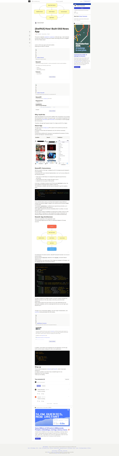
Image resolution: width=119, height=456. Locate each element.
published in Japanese (49, 37)
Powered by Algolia (59, 1)
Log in (81, 1)
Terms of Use (65, 450)
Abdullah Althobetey (41, 389)
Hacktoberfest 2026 (77, 61)
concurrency (44, 34)
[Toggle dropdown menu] (68, 389)
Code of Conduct (49, 403)
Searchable (44, 119)
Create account (87, 1)
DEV (63, 452)
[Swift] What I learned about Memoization (81, 19)
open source (54, 452)
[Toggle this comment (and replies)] (36, 391)
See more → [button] (38, 438)
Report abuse (56, 403)
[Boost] (29, 43)
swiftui (39, 34)
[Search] (32, 1)
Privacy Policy (60, 450)
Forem (49, 452)
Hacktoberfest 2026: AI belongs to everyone (80, 55)
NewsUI (42, 57)
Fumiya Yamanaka (40, 22)
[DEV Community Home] (29, 1)
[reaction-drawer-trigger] (29, 32)
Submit (38, 385)
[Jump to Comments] (29, 35)
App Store (43, 335)
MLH (59, 449)
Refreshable (52, 119)
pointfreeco (39, 323)
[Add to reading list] (29, 39)
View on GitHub (52, 76)
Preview (43, 385)
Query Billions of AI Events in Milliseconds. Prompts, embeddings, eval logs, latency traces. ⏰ (52, 429)
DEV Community (45, 446)
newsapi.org (46, 98)
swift (36, 34)
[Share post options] (30, 46)
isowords (37, 312)
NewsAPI (42, 92)
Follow (82, 8)
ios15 (48, 34)
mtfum (38, 57)
